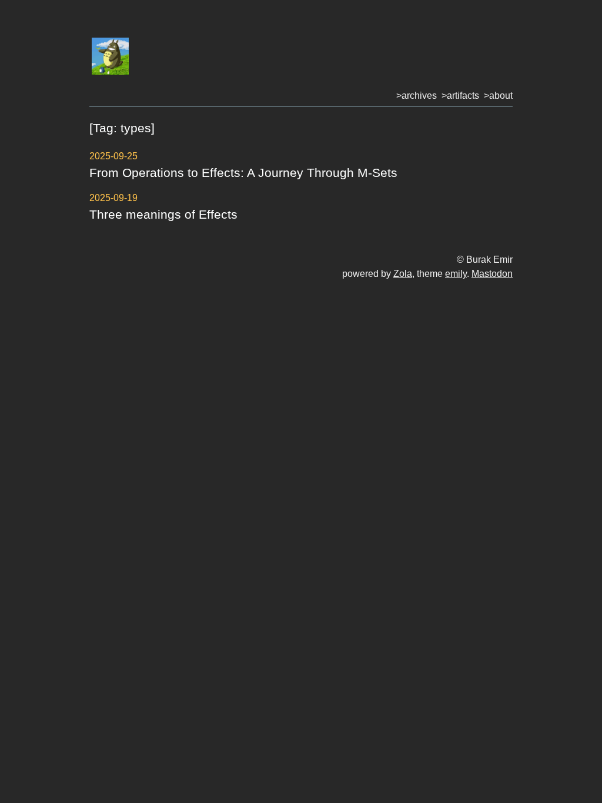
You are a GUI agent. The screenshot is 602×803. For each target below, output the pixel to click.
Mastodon (492, 274)
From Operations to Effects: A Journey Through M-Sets (243, 172)
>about (498, 96)
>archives (416, 96)
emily (456, 274)
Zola (402, 274)
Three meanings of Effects (163, 214)
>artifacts (460, 96)
